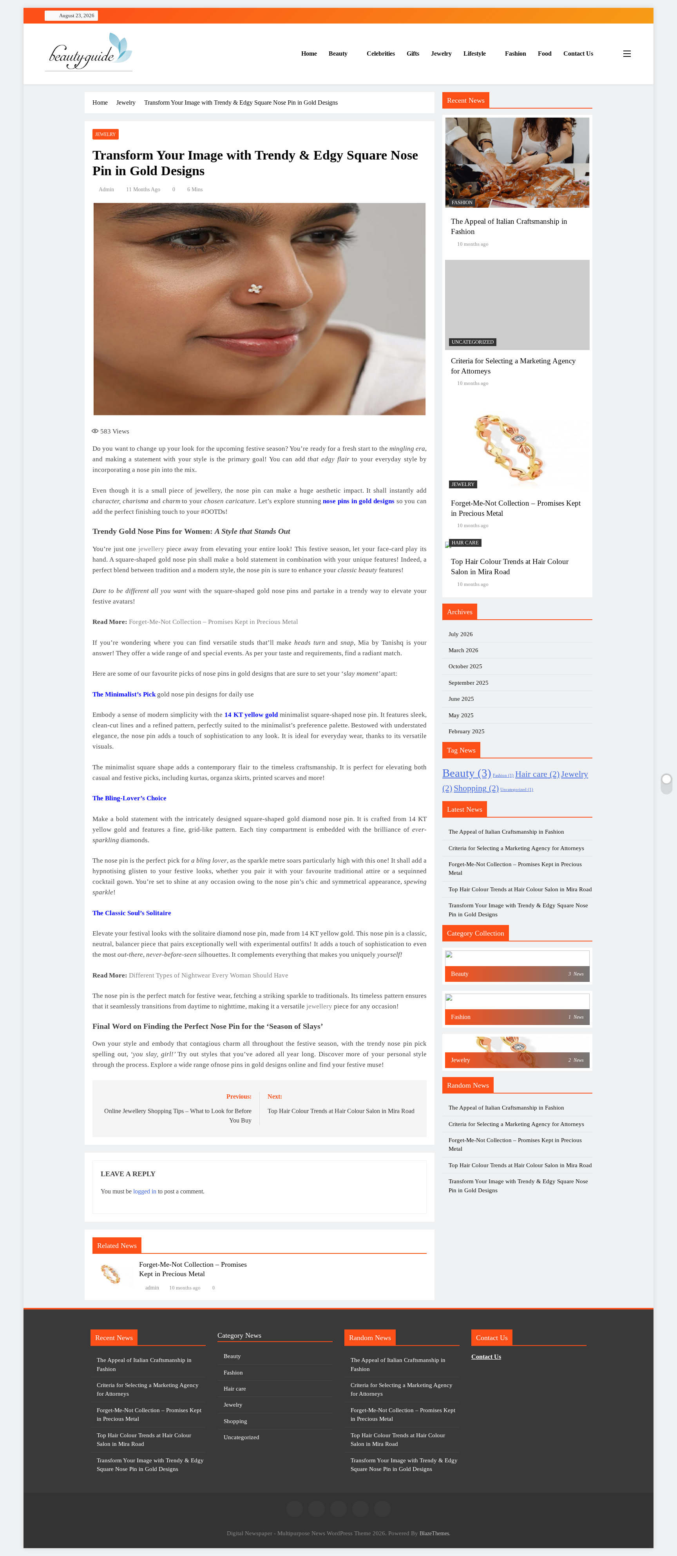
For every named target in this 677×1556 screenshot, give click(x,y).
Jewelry (441, 53)
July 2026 (461, 634)
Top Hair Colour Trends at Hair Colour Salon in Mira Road (520, 889)
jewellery (151, 549)
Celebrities (381, 53)
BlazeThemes (434, 1533)
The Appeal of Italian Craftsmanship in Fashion (506, 832)
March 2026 (463, 650)
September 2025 (469, 683)
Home (309, 53)
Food (545, 53)
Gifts (413, 53)
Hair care (465, 543)
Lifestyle (474, 53)
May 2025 (461, 715)
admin (106, 189)
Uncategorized (473, 342)
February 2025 (467, 731)
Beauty (338, 53)
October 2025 (465, 666)
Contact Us (578, 53)
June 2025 (461, 699)
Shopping (476, 788)
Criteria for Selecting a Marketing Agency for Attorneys (516, 848)
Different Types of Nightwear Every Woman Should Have (208, 975)
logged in (144, 1191)
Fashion (515, 53)
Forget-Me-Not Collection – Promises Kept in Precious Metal (213, 622)
